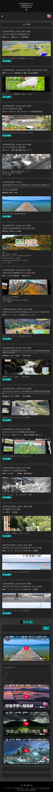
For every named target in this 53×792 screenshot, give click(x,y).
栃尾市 (20, 470)
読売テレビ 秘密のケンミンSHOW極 (15, 37)
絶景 (15, 189)
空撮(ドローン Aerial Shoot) (32, 185)
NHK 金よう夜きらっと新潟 (11, 231)
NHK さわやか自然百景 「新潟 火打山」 (17, 276)
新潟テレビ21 (6, 352)
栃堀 (16, 470)
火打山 (29, 228)
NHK (35, 70)
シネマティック (16, 185)
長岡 (23, 147)
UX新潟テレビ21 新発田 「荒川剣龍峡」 (17, 396)
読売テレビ (25, 34)
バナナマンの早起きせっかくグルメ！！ (27, 312)
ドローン (7, 34)
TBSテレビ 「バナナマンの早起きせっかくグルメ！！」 (21, 315)
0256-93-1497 (27, 7)
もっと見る (6, 61)
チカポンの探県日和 (11, 350)
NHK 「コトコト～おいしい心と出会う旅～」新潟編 (20, 551)
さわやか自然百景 (14, 228)
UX (5, 391)
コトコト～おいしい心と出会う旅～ (19, 548)
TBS (5, 312)
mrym (19, 31)
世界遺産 (21, 432)
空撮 (20, 34)
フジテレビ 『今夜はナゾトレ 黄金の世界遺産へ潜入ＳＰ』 (23, 435)
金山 (33, 432)
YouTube (7, 185)
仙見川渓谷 (46, 350)
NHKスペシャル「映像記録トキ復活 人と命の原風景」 (20, 73)
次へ (31, 622)
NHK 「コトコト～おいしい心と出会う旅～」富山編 (20, 589)
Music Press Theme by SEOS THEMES (33, 789)
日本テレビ (14, 34)
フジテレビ (14, 432)
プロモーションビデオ (9, 681)
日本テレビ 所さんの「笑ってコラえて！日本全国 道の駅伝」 (23, 111)
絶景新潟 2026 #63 (10, 192)
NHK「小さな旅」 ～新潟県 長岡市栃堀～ (17, 473)
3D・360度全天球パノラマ (10, 667)
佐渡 (26, 432)
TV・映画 (27, 31)
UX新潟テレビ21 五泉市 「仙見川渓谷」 (17, 355)
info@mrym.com (27, 3)
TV (4, 670)
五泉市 (43, 312)
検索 (46, 628)
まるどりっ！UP (30, 350)
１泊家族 (7, 509)
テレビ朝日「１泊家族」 (10, 512)
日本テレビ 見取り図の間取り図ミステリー (17, 150)
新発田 (37, 391)
